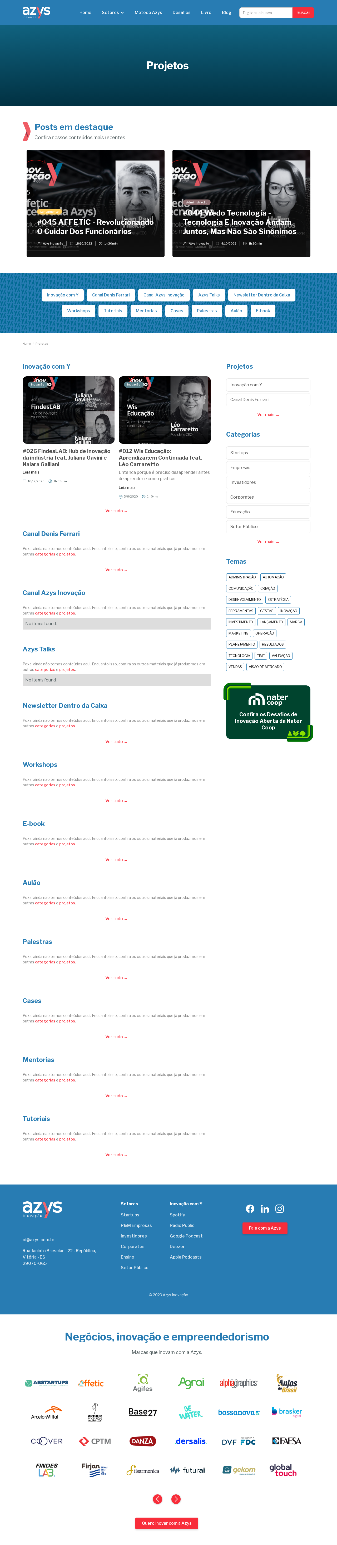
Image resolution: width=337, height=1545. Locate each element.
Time (261, 656)
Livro (206, 12)
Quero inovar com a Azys (167, 1523)
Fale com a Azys (265, 1228)
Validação (281, 656)
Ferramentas (241, 611)
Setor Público (134, 1267)
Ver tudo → (116, 510)
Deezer (177, 1246)
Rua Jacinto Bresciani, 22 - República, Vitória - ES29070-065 (59, 1257)
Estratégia (278, 599)
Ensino (127, 1257)
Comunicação (241, 588)
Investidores (134, 1236)
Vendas (235, 667)
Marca (296, 622)
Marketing (239, 633)
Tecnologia (239, 656)
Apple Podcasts (186, 1257)
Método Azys (148, 12)
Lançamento (271, 622)
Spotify (177, 1214)
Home (85, 12)
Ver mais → (268, 414)
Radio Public (182, 1225)
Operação (264, 633)
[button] (113, 12)
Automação (273, 577)
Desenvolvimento (245, 599)
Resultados (273, 644)
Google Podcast (186, 1236)
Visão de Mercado (265, 667)
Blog (226, 12)
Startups (130, 1214)
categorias (45, 554)
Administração (242, 577)
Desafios (182, 12)
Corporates (133, 1246)
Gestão (267, 611)
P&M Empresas (136, 1225)
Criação (267, 588)
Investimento (241, 622)
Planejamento (242, 644)
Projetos (42, 343)
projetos (67, 554)
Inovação (288, 611)
